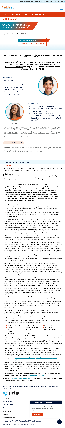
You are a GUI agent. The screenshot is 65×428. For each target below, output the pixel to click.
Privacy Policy (8, 404)
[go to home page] (9, 7)
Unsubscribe (7, 411)
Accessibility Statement (9, 417)
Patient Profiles (40, 14)
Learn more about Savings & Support (32, 43)
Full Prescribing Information (20, 378)
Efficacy (11, 14)
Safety (25, 14)
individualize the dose (14, 67)
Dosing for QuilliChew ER (12, 143)
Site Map (6, 398)
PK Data (18, 14)
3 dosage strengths (52, 62)
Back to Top (7, 157)
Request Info (37, 414)
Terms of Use (7, 401)
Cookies (5, 414)
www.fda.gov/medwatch (36, 375)
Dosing (31, 14)
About (5, 14)
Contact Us (7, 408)
